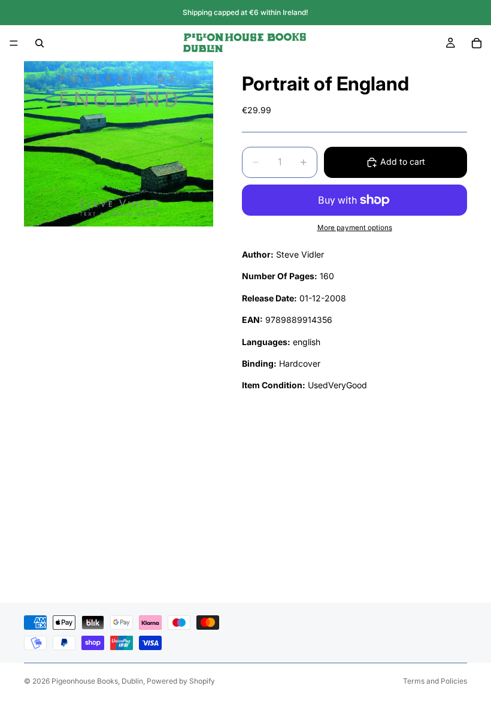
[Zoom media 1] (118, 143)
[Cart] (476, 43)
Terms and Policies (435, 680)
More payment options (354, 227)
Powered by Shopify (181, 680)
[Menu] (14, 43)
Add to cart (402, 161)
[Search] (39, 43)
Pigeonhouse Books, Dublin (97, 680)
